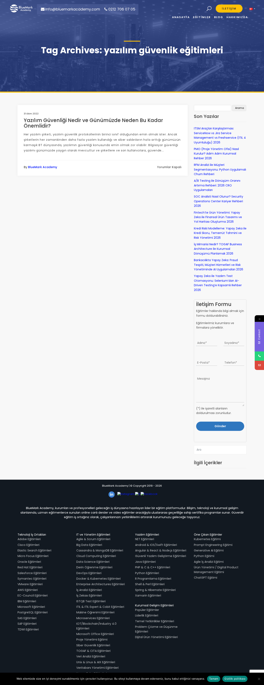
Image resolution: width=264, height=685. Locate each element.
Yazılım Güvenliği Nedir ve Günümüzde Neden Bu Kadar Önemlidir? (93, 123)
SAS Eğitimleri (27, 618)
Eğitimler (202, 17)
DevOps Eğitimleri (88, 573)
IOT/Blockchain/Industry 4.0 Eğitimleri (96, 626)
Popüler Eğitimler (147, 610)
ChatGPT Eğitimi (205, 578)
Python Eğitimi (204, 556)
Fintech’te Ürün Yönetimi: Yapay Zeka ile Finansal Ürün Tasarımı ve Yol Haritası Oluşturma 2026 (218, 217)
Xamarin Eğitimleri (148, 595)
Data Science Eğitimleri (93, 562)
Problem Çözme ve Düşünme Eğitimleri (156, 629)
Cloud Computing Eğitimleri (96, 556)
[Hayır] (259, 679)
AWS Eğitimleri (28, 590)
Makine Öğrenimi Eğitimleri (95, 612)
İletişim (229, 8)
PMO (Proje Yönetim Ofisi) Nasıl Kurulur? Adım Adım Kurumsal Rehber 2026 (216, 153)
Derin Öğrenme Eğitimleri (94, 567)
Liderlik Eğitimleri (146, 615)
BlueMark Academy (42, 167)
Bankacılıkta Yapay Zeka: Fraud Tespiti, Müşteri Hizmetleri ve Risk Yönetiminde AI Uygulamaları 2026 (218, 264)
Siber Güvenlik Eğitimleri (93, 645)
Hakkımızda (237, 17)
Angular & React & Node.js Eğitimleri (160, 550)
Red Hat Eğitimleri (30, 567)
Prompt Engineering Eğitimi (213, 545)
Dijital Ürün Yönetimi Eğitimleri (156, 637)
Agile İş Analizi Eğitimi (209, 562)
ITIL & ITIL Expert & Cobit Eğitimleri (100, 607)
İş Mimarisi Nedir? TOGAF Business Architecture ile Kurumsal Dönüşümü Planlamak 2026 (218, 249)
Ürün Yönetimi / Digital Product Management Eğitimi (216, 569)
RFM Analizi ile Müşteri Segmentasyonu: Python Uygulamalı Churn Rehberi (220, 169)
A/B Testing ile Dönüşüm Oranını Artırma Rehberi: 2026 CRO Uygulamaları (217, 185)
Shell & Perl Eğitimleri (150, 584)
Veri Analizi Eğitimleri (90, 656)
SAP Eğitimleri (27, 624)
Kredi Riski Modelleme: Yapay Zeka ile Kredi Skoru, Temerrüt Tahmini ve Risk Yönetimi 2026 (220, 233)
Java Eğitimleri (145, 562)
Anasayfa (181, 17)
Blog (218, 17)
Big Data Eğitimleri (89, 545)
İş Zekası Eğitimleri (89, 595)
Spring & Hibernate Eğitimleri (155, 590)
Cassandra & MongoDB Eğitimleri (99, 550)
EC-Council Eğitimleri (33, 595)
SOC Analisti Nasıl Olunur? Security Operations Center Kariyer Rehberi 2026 (218, 201)
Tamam (213, 678)
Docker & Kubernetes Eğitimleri (98, 579)
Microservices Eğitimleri (93, 618)
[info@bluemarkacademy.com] (259, 365)
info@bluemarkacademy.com (72, 9)
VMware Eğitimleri (30, 584)
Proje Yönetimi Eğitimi (91, 639)
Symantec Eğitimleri (32, 579)
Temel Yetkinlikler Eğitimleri (154, 621)
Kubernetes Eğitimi (207, 539)
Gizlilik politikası (234, 678)
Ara (209, 8)
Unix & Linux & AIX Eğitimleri (95, 662)
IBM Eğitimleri (27, 601)
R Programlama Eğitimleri (153, 579)
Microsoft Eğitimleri (31, 607)
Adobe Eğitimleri (29, 539)
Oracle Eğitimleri (29, 562)
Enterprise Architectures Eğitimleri (100, 584)
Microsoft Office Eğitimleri (95, 634)
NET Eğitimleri (144, 539)
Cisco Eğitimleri (28, 545)
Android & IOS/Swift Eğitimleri (156, 545)
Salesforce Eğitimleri (32, 573)
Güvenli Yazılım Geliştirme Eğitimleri (160, 556)
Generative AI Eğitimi (209, 550)
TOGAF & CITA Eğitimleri (93, 651)
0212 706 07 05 (121, 9)
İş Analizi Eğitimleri (89, 590)
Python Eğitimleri (147, 573)
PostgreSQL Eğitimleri (33, 612)
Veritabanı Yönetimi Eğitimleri (97, 668)
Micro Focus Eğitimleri (33, 556)
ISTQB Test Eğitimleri (91, 601)
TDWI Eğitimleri (28, 629)
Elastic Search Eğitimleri (34, 550)
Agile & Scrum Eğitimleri (93, 539)
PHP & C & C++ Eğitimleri (152, 567)
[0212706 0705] (259, 356)
